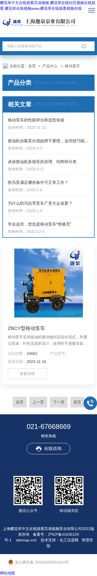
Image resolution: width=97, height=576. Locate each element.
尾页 (77, 402)
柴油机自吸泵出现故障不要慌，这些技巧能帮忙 (50, 140)
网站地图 (7, 573)
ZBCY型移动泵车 (26, 328)
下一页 (58, 402)
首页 (32, 66)
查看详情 (27, 374)
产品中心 (50, 66)
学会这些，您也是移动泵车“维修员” (39, 224)
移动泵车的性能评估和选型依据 (36, 120)
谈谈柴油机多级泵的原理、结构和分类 (42, 161)
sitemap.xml (26, 540)
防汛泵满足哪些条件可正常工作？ (38, 182)
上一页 (38, 402)
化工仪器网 (69, 540)
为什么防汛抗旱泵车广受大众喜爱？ (40, 203)
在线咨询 (52, 448)
